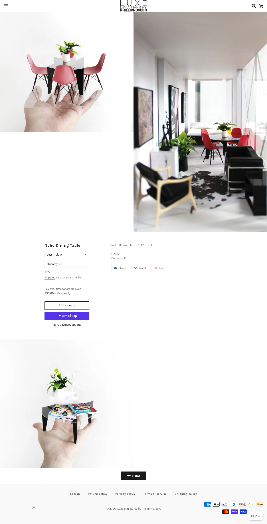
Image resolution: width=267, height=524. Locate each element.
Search (75, 493)
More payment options (66, 324)
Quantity (52, 264)
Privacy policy (125, 493)
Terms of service (155, 493)
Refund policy (98, 493)
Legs (49, 254)
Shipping (49, 277)
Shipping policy (186, 493)
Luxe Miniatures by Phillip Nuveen (138, 508)
